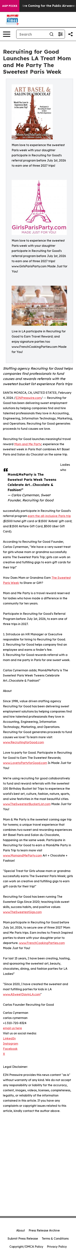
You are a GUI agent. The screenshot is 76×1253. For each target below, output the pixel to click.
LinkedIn (9, 1038)
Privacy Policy (57, 1246)
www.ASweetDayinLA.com (21, 994)
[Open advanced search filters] (60, 34)
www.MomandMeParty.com (22, 855)
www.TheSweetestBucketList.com (27, 804)
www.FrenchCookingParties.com (42, 943)
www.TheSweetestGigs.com (22, 912)
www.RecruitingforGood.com (23, 742)
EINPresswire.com (28, 398)
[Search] (51, 34)
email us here (12, 1028)
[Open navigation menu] (6, 34)
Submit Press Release (23, 1238)
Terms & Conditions (55, 1238)
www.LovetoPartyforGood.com (25, 763)
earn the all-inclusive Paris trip (49, 516)
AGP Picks (9, 6)
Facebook (10, 1049)
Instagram (10, 1043)
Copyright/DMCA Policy (26, 1246)
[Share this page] (70, 34)
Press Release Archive (44, 1230)
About (20, 1230)
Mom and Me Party (27, 444)
